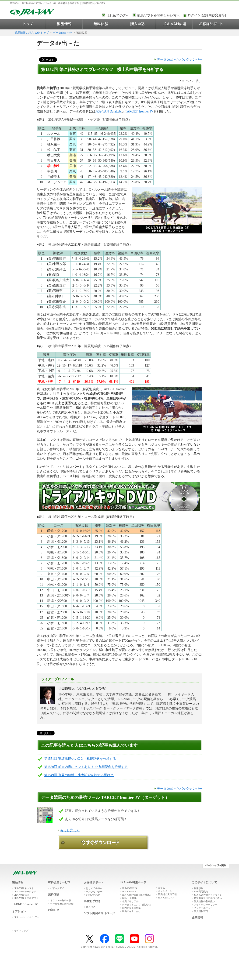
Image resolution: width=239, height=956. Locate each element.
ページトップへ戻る (215, 866)
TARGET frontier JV (139, 111)
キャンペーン (165, 891)
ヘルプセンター (94, 891)
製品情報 (64, 24)
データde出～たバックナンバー (179, 59)
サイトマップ (21, 930)
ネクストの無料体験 (60, 900)
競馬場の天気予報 (167, 894)
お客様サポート (211, 24)
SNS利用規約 (201, 891)
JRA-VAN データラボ (25, 891)
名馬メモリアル (130, 901)
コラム (161, 888)
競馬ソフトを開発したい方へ (158, 15)
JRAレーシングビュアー (26, 917)
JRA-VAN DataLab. (108, 111)
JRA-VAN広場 (174, 24)
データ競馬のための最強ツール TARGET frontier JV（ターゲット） (105, 797)
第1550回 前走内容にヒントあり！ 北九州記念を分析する (86, 767)
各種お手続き (92, 901)
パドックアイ (57, 888)
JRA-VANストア (166, 897)
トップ (28, 24)
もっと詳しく (70, 830)
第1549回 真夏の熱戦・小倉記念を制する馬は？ (79, 775)
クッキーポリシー (203, 908)
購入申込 (137, 24)
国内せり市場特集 (131, 908)
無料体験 (101, 24)
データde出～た (62, 32)
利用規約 (198, 888)
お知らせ (53, 910)
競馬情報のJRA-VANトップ (31, 32)
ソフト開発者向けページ (99, 913)
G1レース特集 (129, 898)
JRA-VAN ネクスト (24, 888)
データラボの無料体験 (62, 903)
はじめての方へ (117, 15)
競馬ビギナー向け (131, 911)
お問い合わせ (93, 895)
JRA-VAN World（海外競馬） (137, 895)
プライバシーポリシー (205, 904)
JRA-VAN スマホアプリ (26, 898)
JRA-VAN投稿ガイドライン (208, 895)
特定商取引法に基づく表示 (208, 898)
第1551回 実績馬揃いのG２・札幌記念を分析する (80, 758)
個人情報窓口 (201, 911)
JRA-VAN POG (129, 891)
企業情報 (197, 917)
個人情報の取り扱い (204, 901)
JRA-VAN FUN (129, 888)
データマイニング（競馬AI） (137, 904)
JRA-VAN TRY (21, 895)
